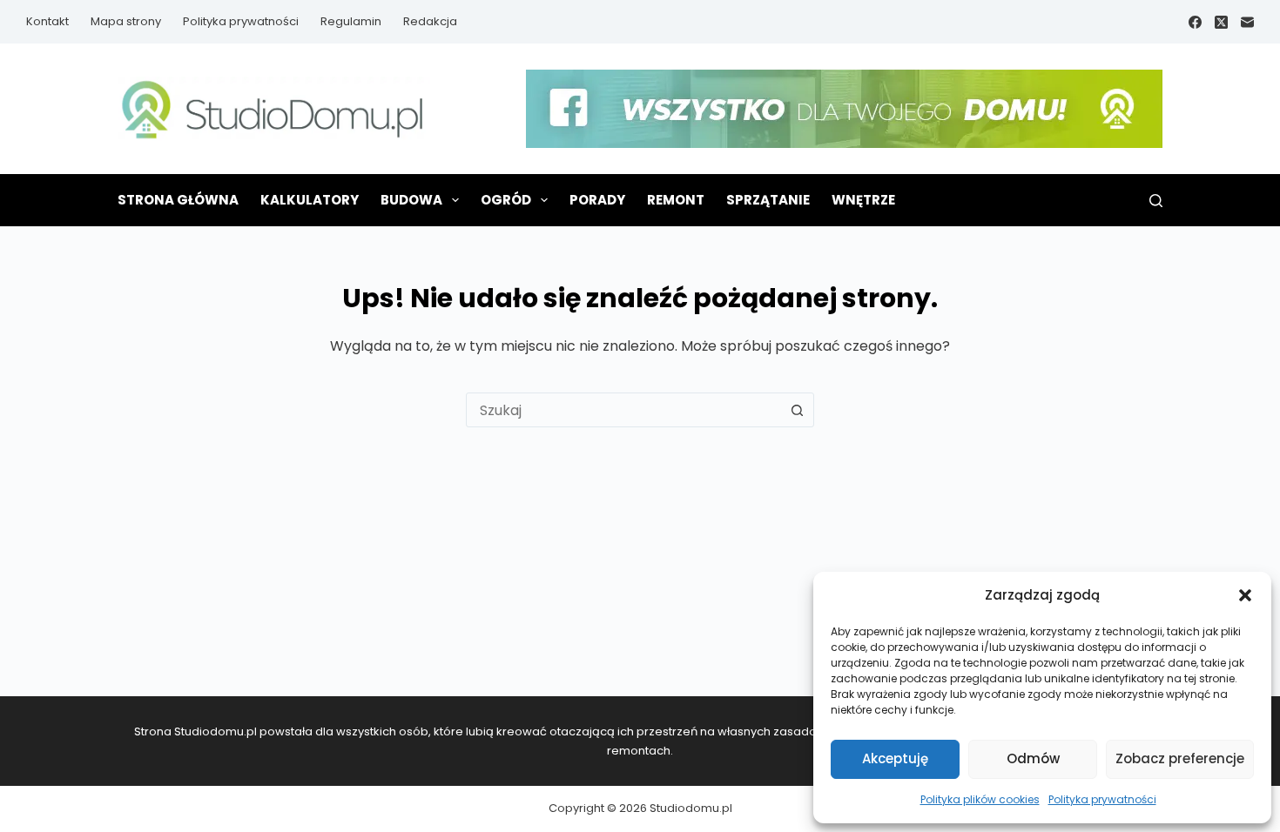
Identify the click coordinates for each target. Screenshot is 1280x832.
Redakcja (430, 21)
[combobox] (623, 410)
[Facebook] (1195, 22)
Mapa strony (126, 21)
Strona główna (178, 200)
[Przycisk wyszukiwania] (796, 409)
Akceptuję (895, 758)
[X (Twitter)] (1221, 22)
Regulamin (350, 21)
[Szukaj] (1155, 200)
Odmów (1033, 758)
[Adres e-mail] (1247, 22)
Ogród (506, 200)
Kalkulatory (309, 200)
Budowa (411, 200)
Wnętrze (863, 200)
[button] (1245, 595)
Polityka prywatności (1102, 799)
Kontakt (47, 21)
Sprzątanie (768, 200)
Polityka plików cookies (980, 799)
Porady (597, 200)
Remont (675, 200)
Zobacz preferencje (1179, 758)
